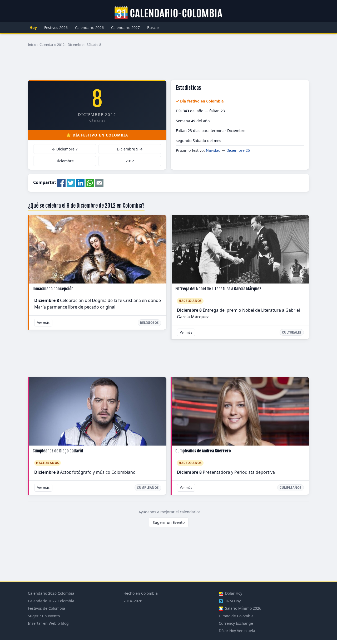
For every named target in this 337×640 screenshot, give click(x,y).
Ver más (43, 322)
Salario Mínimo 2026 (242, 608)
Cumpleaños (148, 488)
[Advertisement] (168, 65)
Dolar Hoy (233, 593)
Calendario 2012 (52, 44)
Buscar (153, 27)
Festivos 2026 (56, 27)
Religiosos (149, 323)
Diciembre (75, 44)
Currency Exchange (236, 623)
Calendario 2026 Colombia (51, 593)
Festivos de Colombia (46, 608)
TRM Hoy (232, 600)
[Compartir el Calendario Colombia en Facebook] (61, 182)
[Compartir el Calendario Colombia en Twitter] (71, 182)
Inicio (32, 44)
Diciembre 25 (238, 150)
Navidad (213, 150)
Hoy (33, 27)
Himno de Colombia (236, 615)
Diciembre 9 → (130, 149)
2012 (130, 160)
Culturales (291, 332)
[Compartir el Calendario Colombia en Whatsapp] (90, 182)
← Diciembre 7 (65, 149)
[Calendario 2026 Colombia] (168, 13)
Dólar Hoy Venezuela (237, 630)
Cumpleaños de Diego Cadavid (58, 450)
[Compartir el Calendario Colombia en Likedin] (80, 182)
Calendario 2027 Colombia (51, 600)
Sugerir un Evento (169, 522)
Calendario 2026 (89, 27)
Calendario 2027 (125, 27)
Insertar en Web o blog (48, 623)
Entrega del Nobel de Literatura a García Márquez (218, 288)
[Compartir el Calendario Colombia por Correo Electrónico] (99, 182)
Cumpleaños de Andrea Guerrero (203, 450)
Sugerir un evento (44, 615)
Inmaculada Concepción (53, 288)
